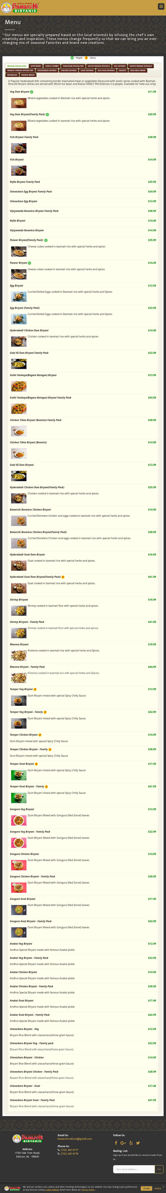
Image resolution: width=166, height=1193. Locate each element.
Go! (159, 1169)
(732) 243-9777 (69, 1150)
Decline (157, 1188)
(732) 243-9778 (69, 1154)
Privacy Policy (88, 1190)
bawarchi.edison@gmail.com (75, 1139)
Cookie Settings (52, 1189)
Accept (146, 1188)
